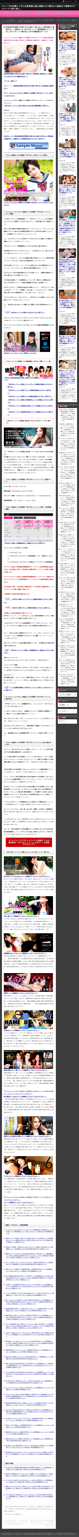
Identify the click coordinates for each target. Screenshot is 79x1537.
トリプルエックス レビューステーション (18, 15)
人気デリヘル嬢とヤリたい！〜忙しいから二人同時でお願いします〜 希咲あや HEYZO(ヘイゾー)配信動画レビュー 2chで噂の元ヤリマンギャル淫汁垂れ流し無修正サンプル (30, 1334)
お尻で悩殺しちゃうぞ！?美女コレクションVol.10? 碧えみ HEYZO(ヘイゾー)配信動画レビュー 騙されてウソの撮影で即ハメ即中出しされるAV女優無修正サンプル (68, 569)
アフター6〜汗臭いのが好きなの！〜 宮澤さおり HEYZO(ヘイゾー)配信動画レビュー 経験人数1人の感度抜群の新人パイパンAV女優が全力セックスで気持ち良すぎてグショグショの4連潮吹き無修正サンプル (30, 1411)
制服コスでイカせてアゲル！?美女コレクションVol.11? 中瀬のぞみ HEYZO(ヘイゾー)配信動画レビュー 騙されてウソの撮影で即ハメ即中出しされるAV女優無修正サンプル (30, 1488)
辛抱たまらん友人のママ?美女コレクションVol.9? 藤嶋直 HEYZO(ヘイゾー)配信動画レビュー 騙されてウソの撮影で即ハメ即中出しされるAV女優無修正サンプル (68, 651)
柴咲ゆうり (41, 1506)
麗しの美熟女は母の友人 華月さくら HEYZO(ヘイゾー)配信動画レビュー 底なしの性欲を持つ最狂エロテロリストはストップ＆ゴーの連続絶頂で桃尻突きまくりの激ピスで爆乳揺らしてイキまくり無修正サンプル (29, 1277)
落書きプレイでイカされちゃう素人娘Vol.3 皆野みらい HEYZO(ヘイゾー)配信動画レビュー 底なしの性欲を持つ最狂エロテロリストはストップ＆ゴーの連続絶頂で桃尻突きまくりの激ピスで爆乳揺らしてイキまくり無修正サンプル (30, 1255)
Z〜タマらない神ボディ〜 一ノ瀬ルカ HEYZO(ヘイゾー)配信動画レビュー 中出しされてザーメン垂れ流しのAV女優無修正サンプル (16, 1522)
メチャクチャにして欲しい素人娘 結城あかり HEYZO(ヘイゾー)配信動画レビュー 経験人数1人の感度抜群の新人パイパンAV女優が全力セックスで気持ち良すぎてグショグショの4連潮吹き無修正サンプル (29, 1396)
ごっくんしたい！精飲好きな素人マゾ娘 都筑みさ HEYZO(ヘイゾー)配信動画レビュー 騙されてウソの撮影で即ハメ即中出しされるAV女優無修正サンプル (68, 513)
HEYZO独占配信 (13, 1506)
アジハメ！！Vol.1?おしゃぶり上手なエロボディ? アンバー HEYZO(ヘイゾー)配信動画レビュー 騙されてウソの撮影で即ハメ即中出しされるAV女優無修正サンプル (68, 554)
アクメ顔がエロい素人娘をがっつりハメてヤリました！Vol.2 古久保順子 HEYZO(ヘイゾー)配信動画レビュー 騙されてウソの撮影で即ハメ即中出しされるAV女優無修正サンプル (29, 1496)
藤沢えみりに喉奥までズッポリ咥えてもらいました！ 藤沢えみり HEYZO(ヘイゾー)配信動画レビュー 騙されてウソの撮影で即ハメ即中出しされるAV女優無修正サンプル (68, 540)
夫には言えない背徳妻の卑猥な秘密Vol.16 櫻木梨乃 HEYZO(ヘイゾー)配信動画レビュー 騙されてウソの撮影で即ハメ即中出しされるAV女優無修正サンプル (68, 415)
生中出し (23, 1509)
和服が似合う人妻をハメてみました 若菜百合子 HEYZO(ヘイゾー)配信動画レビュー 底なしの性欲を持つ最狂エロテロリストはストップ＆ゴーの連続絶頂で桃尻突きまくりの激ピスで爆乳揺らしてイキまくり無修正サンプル (29, 1317)
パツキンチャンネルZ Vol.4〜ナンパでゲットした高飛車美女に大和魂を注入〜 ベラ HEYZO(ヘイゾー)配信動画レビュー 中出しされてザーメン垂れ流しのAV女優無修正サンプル (30, 1231)
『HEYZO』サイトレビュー (23, 12)
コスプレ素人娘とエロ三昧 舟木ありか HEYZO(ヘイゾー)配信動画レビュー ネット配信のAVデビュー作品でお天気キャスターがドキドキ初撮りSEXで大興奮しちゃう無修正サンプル (30, 1374)
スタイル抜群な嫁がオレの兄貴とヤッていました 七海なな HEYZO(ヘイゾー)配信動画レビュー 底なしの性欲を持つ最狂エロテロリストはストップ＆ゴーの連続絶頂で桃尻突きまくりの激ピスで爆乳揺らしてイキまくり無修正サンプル (30, 1326)
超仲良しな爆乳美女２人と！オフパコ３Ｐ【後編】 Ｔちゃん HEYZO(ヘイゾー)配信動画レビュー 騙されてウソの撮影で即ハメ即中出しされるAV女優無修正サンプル (68, 429)
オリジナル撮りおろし (31, 1506)
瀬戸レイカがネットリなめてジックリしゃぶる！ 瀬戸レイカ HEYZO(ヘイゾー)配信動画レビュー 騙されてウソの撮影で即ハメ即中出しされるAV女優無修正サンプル (68, 637)
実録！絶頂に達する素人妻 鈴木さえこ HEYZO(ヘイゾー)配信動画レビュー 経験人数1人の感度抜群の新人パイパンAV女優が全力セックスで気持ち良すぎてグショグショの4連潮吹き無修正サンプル (29, 1365)
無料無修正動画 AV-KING (43, 12)
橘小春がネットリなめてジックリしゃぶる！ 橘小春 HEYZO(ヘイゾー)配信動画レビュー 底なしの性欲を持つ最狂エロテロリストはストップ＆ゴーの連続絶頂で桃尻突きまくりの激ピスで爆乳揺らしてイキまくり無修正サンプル (30, 1343)
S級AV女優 (22, 1506)
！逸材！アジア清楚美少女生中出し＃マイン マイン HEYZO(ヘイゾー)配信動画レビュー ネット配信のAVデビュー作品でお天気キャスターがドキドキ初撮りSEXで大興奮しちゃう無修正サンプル (29, 1286)
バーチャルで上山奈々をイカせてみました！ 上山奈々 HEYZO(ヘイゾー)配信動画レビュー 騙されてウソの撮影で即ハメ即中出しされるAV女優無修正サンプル (68, 444)
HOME (9, 12)
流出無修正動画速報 (60, 12)
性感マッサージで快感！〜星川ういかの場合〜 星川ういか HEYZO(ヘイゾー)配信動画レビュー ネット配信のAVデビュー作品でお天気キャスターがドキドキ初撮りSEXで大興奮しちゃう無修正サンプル (29, 1240)
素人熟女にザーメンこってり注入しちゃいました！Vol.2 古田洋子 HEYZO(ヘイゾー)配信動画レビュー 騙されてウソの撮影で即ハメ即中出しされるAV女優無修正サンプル (68, 610)
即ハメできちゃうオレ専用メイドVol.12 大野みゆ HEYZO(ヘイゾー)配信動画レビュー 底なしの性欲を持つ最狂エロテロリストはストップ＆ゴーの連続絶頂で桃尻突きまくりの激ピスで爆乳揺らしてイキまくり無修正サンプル (30, 1302)
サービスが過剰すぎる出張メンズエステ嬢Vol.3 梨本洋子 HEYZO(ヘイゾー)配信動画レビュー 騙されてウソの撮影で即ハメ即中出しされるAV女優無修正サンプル (68, 665)
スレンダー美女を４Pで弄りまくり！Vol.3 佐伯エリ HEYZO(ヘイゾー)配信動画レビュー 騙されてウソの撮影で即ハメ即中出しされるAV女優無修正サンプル (68, 583)
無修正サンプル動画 (14, 1509)
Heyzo (6, 1506)
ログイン (63, 721)
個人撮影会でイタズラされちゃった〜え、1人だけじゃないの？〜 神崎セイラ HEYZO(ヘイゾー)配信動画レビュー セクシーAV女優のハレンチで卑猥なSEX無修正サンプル (29, 1454)
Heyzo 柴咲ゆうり (17, 1514)
